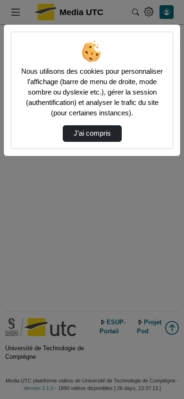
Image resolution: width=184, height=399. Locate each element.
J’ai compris (92, 133)
